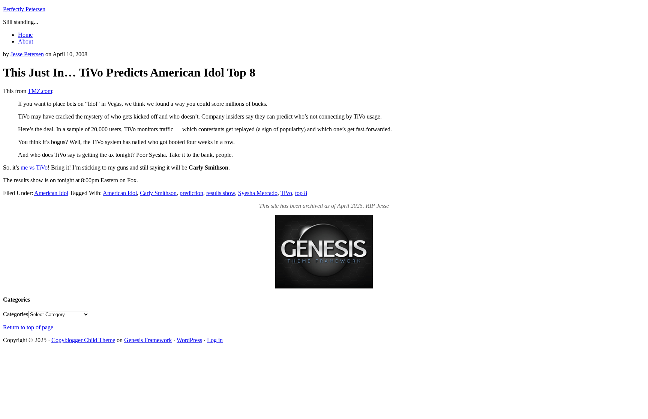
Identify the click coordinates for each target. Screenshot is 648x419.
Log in (215, 340)
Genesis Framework (148, 340)
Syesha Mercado (258, 193)
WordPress (189, 340)
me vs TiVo (34, 167)
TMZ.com (40, 91)
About (25, 41)
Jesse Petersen (27, 54)
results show (220, 193)
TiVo (286, 193)
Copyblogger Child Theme (83, 340)
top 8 (301, 193)
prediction (191, 193)
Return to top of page (28, 327)
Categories (15, 314)
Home (25, 35)
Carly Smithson (158, 193)
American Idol (51, 193)
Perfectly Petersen (24, 9)
